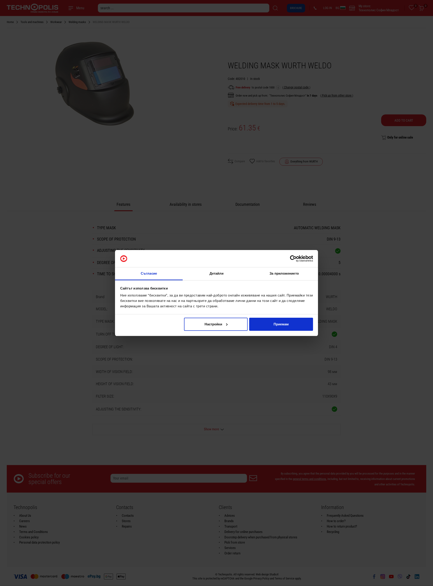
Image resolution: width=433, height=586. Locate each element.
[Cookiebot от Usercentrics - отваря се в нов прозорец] (293, 258)
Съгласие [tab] (149, 273)
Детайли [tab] (217, 273)
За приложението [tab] (284, 273)
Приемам (281, 324)
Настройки (213, 324)
